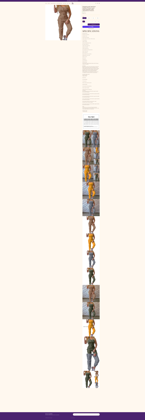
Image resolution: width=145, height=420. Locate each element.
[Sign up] (98, 414)
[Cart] (99, 3)
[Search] (96, 3)
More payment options (91, 28)
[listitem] (70, 3)
